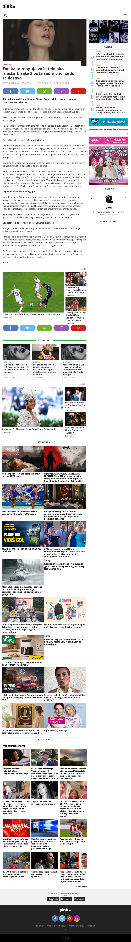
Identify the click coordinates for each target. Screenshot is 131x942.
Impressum (62, 926)
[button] (5, 356)
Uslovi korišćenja (76, 926)
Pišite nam (91, 926)
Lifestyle (7, 64)
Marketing (51, 926)
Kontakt (40, 926)
